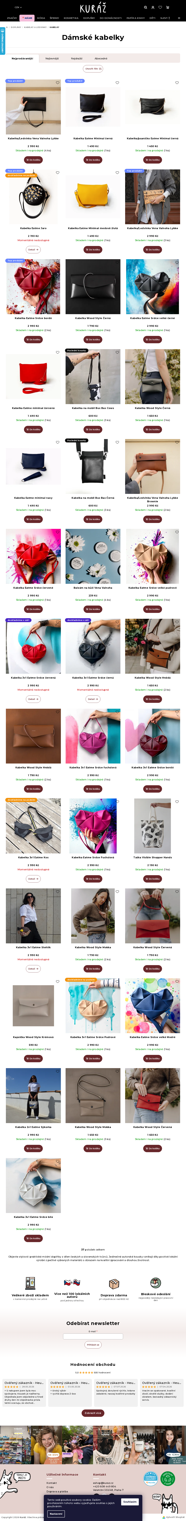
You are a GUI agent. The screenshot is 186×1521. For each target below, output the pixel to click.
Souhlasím (130, 1501)
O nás (50, 1487)
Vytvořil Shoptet (175, 1517)
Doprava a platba (57, 1491)
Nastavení (56, 1513)
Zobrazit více (93, 1413)
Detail (31, 249)
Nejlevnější (52, 58)
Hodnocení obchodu (92, 1364)
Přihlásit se (93, 1344)
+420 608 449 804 (104, 1486)
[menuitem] (12, 18)
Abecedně (101, 58)
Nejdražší (76, 58)
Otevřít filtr (91, 68)
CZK (17, 7)
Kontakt (51, 1483)
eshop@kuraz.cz (103, 1483)
